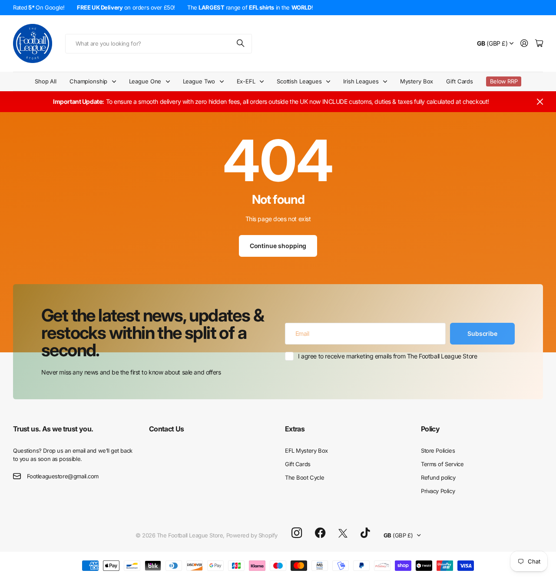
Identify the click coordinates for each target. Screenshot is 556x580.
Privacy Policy (438, 490)
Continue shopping (278, 245)
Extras (294, 428)
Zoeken (241, 43)
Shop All (45, 81)
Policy (430, 428)
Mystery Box (417, 81)
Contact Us (166, 428)
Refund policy (438, 477)
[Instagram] (296, 533)
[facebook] (320, 533)
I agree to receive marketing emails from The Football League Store (387, 356)
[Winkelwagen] (539, 43)
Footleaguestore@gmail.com (63, 476)
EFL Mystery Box (306, 450)
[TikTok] (365, 533)
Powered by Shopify (252, 535)
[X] (343, 533)
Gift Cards (459, 81)
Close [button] (540, 101)
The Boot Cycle (304, 477)
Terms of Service (442, 464)
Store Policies (438, 450)
